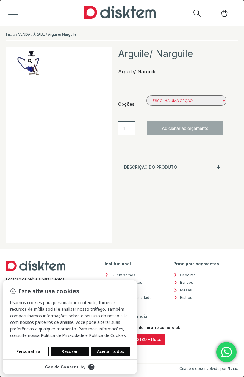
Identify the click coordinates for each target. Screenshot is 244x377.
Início (10, 34)
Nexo (232, 368)
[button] (13, 13)
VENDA (24, 34)
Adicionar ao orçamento (185, 128)
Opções (126, 104)
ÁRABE (39, 34)
